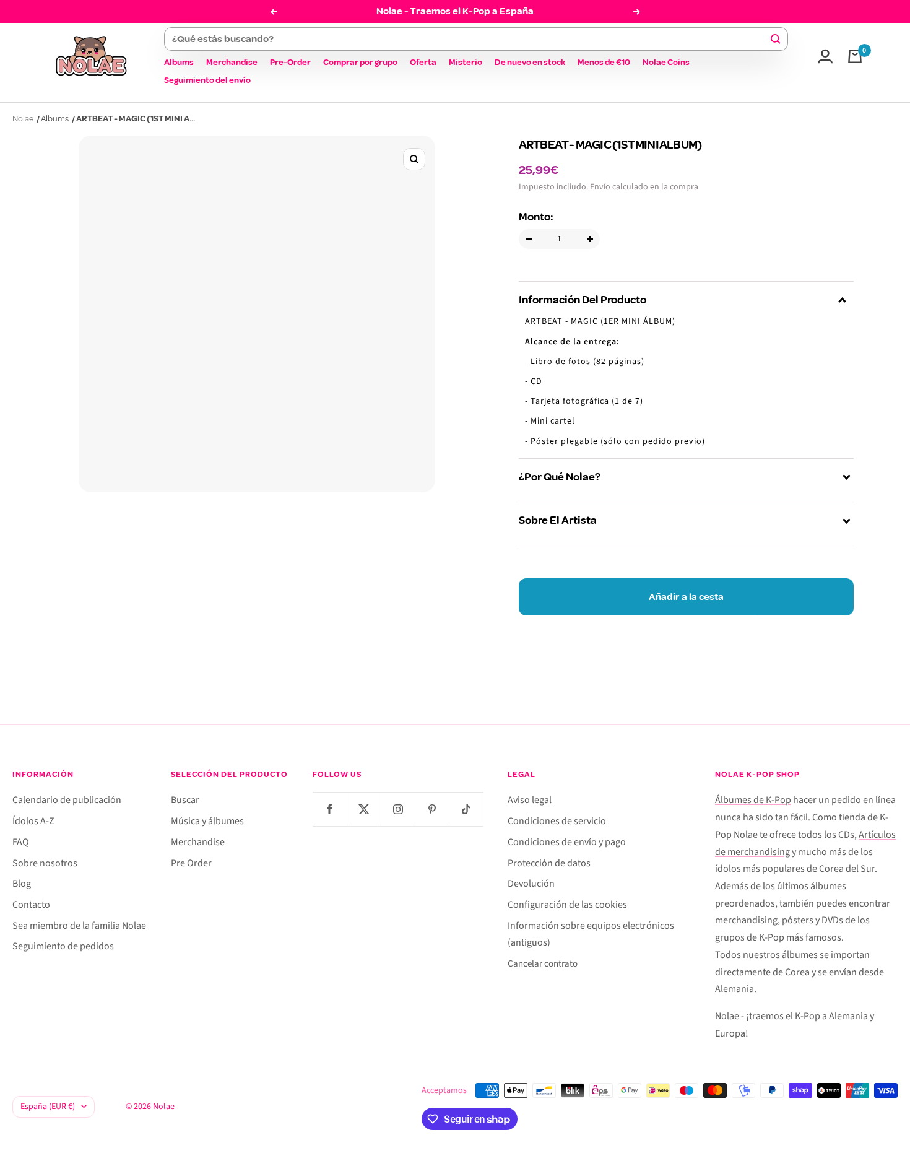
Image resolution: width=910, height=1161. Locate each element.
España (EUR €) (47, 1106)
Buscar (185, 800)
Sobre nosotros (44, 863)
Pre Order (191, 863)
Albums (179, 62)
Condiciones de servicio (557, 821)
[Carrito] (854, 56)
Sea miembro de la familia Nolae (79, 926)
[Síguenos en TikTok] (466, 809)
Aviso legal (530, 800)
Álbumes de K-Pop (753, 800)
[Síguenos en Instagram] (398, 809)
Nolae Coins (666, 62)
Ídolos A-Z (33, 821)
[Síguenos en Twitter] (364, 809)
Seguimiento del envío (207, 80)
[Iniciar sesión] (825, 56)
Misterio (465, 62)
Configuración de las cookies (567, 904)
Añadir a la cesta (686, 597)
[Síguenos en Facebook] (330, 809)
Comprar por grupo (360, 62)
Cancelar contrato (543, 963)
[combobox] (470, 39)
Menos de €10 (604, 62)
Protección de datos (549, 863)
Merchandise (232, 62)
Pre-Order (290, 62)
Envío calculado (619, 187)
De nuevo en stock (530, 62)
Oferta (423, 62)
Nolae (22, 118)
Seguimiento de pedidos (63, 946)
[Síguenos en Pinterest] (432, 809)
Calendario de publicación (66, 800)
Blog (21, 883)
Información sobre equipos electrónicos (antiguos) (591, 934)
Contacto (31, 904)
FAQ (20, 842)
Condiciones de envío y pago (567, 842)
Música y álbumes (207, 821)
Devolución (531, 883)
